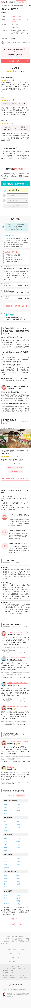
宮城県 (18, 807)
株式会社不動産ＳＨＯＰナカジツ (19, 5)
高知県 (5, 887)
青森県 (18, 804)
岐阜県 (5, 847)
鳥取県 (5, 875)
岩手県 (5, 807)
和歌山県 (6, 867)
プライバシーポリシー (15, 953)
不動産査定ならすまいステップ (11, 973)
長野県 (18, 844)
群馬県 (5, 824)
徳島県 (18, 881)
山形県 (18, 810)
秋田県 (5, 810)
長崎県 (5, 898)
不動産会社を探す (11, 795)
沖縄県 (18, 904)
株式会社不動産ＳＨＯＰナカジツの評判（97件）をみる (16, 652)
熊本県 (18, 898)
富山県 (18, 838)
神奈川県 (6, 830)
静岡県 (18, 847)
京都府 (5, 861)
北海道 (5, 804)
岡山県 (5, 878)
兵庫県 (5, 864)
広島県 (18, 878)
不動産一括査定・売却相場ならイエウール (14, 968)
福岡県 (5, 895)
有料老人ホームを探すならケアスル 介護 (13, 975)
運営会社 (15, 949)
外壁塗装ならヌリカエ (8, 970)
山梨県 (5, 844)
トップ (8, 949)
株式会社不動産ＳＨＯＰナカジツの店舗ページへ (15, 478)
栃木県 (18, 821)
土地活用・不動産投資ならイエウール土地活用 (15, 977)
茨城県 (5, 821)
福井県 (18, 841)
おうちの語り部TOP (6, 5)
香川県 (5, 884)
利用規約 (22, 949)
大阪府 (18, 861)
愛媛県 (18, 884)
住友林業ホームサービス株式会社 (17, 741)
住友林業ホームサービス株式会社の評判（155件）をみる (16, 761)
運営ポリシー (15, 919)
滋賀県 (18, 858)
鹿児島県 (6, 904)
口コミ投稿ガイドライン (15, 924)
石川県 (5, 841)
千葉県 (5, 827)
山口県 (5, 881)
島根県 (18, 875)
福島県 (5, 813)
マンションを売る (20, 795)
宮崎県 (18, 901)
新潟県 (5, 838)
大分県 (5, 901)
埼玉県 (18, 824)
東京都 (18, 827)
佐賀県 (18, 895)
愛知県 (5, 850)
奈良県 (18, 864)
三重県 (5, 858)
